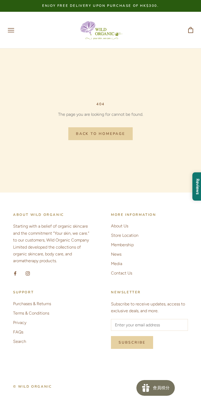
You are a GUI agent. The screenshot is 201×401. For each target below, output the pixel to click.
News (116, 254)
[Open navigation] (11, 30)
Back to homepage (100, 133)
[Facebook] (15, 273)
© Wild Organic (32, 386)
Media (116, 263)
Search (19, 341)
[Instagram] (28, 273)
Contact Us (121, 273)
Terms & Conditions (31, 313)
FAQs (18, 331)
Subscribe (132, 342)
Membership (122, 244)
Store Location (124, 235)
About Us (119, 225)
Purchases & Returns (32, 303)
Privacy (19, 322)
